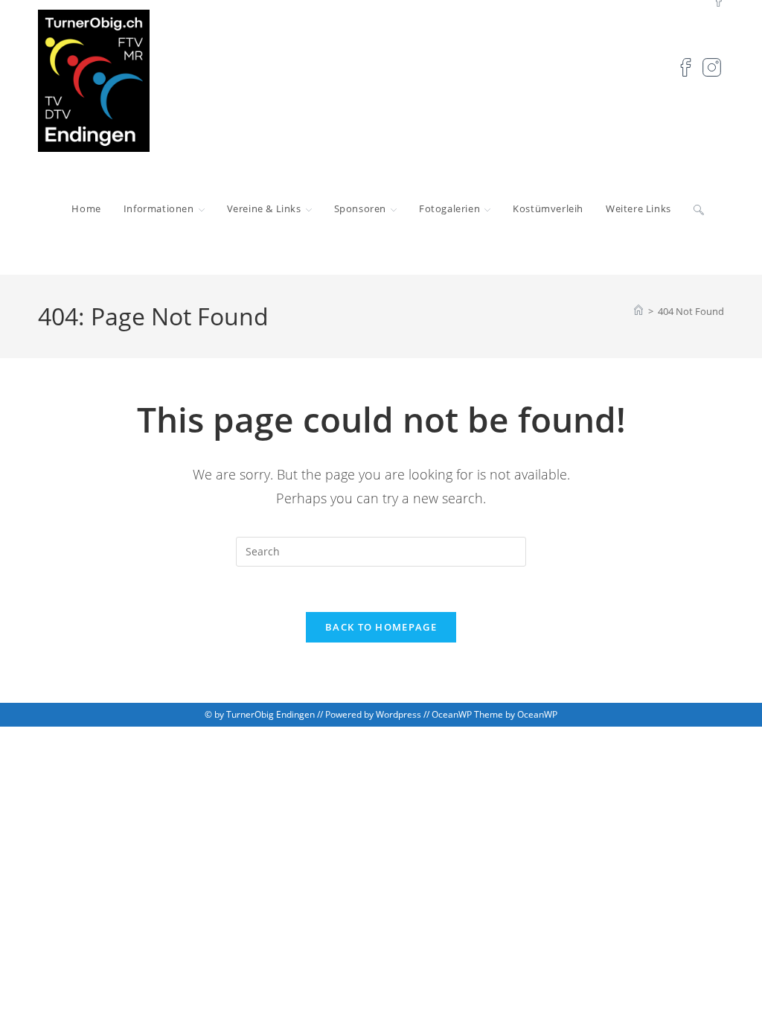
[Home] (638, 311)
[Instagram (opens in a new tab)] (708, 66)
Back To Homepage (381, 627)
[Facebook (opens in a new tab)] (682, 66)
